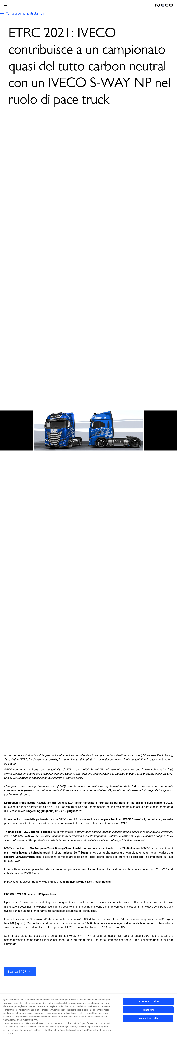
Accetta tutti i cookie (148, 1001)
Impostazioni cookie (148, 1018)
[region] (88, 1016)
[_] (164, 5)
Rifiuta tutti (148, 1010)
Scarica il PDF (17, 971)
